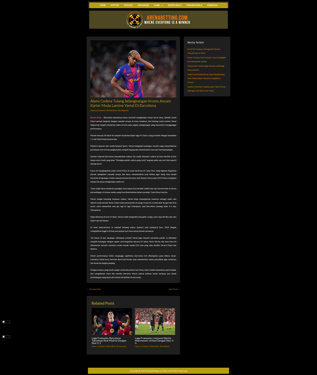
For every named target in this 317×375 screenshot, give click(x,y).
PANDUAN (212, 5)
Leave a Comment (98, 110)
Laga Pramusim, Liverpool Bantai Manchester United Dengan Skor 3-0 (154, 340)
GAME (157, 5)
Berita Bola (112, 110)
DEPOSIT (128, 5)
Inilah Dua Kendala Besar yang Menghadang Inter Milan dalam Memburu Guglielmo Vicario (206, 78)
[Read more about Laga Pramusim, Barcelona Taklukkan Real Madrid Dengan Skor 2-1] (112, 321)
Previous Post (94, 289)
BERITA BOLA (175, 5)
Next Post (174, 289)
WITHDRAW (143, 5)
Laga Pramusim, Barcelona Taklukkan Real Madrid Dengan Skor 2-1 (109, 340)
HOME (103, 5)
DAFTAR (115, 5)
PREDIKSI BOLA (194, 5)
